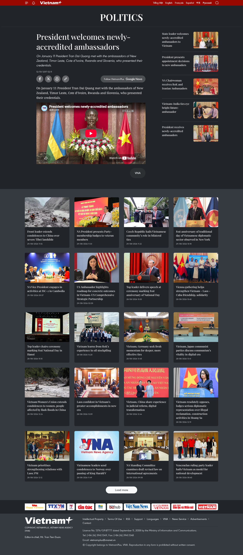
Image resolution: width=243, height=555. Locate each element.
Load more (121, 490)
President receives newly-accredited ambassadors (173, 131)
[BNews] (100, 506)
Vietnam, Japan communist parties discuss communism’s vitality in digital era (193, 350)
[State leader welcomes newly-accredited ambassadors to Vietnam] (205, 40)
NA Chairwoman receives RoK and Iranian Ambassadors (174, 84)
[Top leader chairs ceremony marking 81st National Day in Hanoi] (47, 327)
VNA (165, 519)
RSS (128, 519)
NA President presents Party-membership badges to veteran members (95, 235)
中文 (198, 3)
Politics (121, 17)
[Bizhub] (115, 506)
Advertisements (198, 519)
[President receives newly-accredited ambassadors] (205, 133)
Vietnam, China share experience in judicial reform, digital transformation (146, 405)
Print (57, 78)
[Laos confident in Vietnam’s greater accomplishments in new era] (96, 382)
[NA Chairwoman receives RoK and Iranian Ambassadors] (205, 86)
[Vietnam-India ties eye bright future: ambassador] (205, 110)
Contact (87, 523)
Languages (153, 519)
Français (179, 2)
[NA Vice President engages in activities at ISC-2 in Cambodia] (47, 268)
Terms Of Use (115, 519)
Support (138, 519)
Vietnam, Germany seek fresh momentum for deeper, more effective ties (144, 350)
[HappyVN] (34, 506)
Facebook (39, 78)
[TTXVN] (56, 506)
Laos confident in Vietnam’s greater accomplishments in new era (96, 405)
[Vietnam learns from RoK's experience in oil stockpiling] (96, 327)
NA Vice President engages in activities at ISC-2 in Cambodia (46, 289)
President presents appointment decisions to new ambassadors (175, 61)
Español (190, 2)
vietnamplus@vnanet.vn (103, 540)
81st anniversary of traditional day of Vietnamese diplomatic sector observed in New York (194, 235)
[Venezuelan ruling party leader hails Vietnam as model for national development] (196, 446)
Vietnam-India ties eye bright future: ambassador (175, 107)
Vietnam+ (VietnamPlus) (51, 2)
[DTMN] (183, 506)
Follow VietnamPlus (114, 79)
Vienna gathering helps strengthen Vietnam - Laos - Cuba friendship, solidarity (193, 291)
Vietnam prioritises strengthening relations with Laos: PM (44, 469)
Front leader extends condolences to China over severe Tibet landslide (43, 235)
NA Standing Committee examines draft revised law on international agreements (144, 469)
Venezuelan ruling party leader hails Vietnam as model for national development (194, 469)
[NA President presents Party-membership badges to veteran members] (96, 212)
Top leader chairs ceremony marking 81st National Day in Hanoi (44, 350)
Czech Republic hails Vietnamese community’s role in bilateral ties (146, 235)
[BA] (207, 506)
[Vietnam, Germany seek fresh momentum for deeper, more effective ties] (146, 327)
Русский (207, 3)
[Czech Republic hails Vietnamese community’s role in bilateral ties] (146, 212)
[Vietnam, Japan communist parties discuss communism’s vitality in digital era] (196, 327)
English (168, 2)
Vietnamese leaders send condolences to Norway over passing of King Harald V (94, 469)
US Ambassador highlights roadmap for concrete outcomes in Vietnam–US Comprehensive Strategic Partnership (96, 293)
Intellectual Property (93, 519)
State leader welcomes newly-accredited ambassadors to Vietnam (175, 39)
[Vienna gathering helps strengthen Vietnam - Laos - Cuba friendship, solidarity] (196, 268)
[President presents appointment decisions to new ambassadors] (205, 63)
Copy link (65, 78)
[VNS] (137, 506)
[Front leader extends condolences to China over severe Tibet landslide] (47, 212)
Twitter (48, 78)
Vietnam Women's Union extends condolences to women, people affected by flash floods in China (47, 405)
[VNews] (71, 506)
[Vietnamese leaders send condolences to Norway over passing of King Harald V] (96, 446)
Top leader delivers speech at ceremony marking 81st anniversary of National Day (143, 291)
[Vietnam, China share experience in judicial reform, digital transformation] (146, 382)
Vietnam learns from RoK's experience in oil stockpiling (94, 348)
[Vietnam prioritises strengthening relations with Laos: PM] (47, 446)
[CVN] (160, 506)
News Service (179, 519)
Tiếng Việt (158, 2)
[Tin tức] (85, 506)
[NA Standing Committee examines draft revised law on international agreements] (146, 446)
